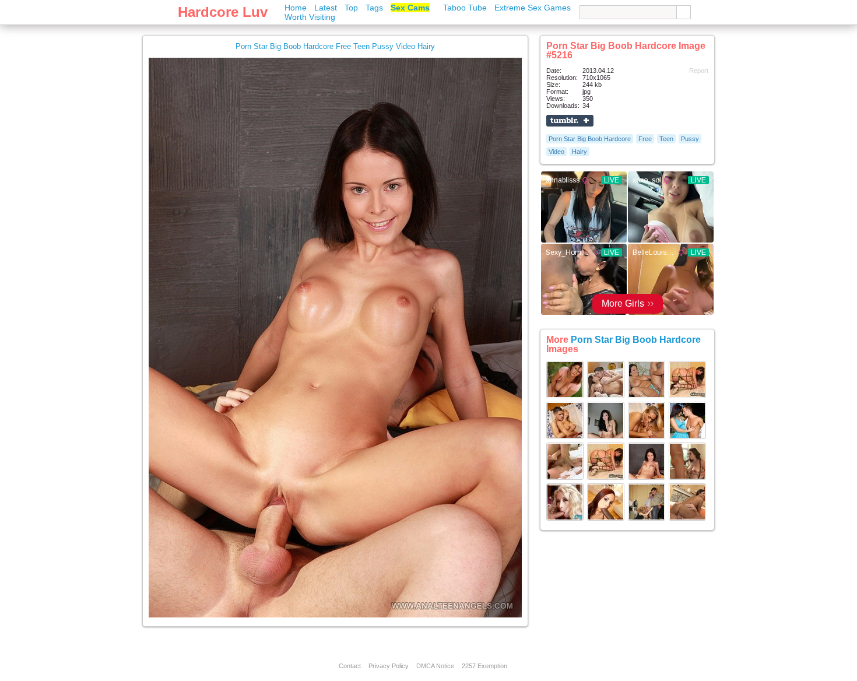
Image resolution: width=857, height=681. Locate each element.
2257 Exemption (484, 665)
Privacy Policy (388, 665)
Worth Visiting (310, 17)
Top (351, 7)
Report (698, 70)
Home (296, 7)
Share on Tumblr (569, 121)
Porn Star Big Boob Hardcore (590, 138)
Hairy (579, 151)
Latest (325, 7)
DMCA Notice (435, 665)
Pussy (690, 138)
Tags (374, 7)
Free (645, 138)
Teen (666, 138)
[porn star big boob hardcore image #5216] (335, 615)
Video (556, 151)
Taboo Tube (465, 7)
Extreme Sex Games (532, 7)
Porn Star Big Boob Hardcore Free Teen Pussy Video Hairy (335, 46)
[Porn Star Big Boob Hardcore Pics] (565, 395)
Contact (350, 665)
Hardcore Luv (223, 12)
